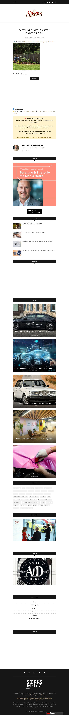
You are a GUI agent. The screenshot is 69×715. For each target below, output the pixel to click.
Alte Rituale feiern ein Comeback (32, 223)
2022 (23, 488)
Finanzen (28, 493)
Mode (34, 499)
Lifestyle (43, 496)
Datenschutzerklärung (30, 700)
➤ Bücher (34, 615)
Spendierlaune (47, 698)
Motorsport (47, 499)
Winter (23, 508)
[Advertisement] (34, 93)
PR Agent (43, 695)
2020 (15, 488)
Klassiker (24, 496)
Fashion (22, 493)
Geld (34, 493)
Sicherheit (50, 502)
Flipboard (46, 111)
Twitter (15, 113)
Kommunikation (34, 496)
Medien (29, 499)
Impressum (41, 700)
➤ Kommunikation (34, 618)
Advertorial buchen (22, 698)
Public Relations (27, 502)
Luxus (15, 499)
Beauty (38, 490)
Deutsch (53, 713)
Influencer (17, 496)
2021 (19, 488)
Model (40, 499)
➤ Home (34, 602)
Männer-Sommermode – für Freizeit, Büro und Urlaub (38, 250)
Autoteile (31, 490)
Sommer (16, 505)
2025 (37, 488)
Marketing (22, 499)
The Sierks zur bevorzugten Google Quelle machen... (39, 42)
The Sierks (23, 505)
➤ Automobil (34, 605)
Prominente (17, 502)
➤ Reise (34, 612)
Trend (35, 505)
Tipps (29, 505)
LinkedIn (39, 111)
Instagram (33, 111)
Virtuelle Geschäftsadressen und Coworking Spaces (34, 439)
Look (49, 496)
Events (15, 493)
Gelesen (40, 493)
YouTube (29, 508)
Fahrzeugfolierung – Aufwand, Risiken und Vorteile (34, 474)
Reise (43, 502)
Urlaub (41, 505)
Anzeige (16, 490)
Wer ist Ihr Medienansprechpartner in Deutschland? (38, 241)
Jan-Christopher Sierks (32, 145)
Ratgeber (36, 502)
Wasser (47, 505)
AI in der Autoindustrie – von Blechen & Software (34, 368)
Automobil (23, 490)
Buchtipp (44, 490)
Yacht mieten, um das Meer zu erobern (34, 232)
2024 (32, 488)
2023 (28, 488)
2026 (41, 488)
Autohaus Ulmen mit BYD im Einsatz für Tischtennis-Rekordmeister (34, 332)
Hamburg (47, 493)
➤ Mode (34, 608)
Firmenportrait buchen (35, 698)
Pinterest (52, 111)
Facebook (26, 111)
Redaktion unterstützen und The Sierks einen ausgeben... (34, 137)
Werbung (16, 508)
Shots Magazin (34, 695)
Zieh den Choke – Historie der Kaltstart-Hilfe (34, 403)
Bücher (51, 490)
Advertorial (47, 488)
